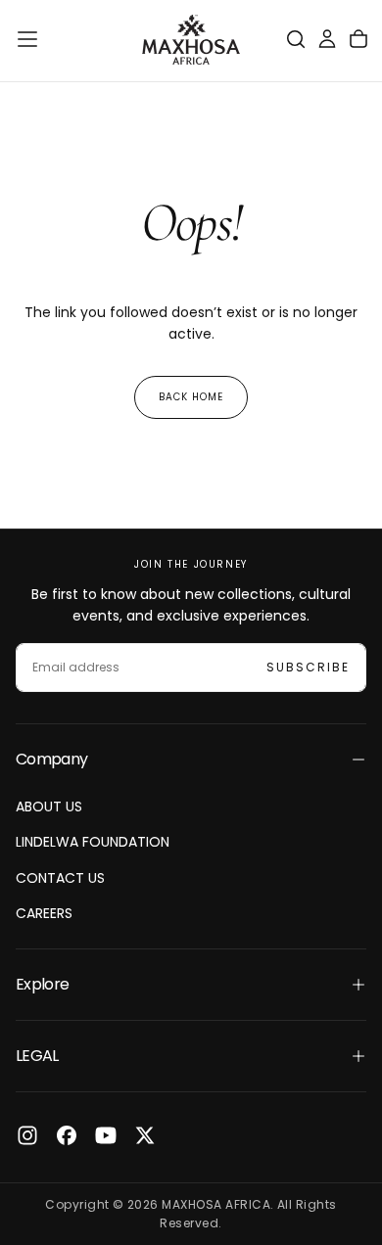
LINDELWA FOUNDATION (92, 842)
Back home (191, 397)
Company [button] (52, 759)
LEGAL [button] (37, 1055)
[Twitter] (145, 1135)
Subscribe (308, 667)
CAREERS (44, 913)
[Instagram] (27, 1135)
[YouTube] (106, 1135)
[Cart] (358, 39)
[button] (27, 39)
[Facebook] (66, 1135)
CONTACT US (60, 878)
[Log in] (327, 39)
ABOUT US (49, 806)
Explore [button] (43, 984)
